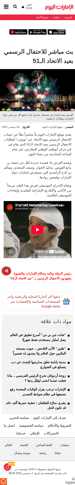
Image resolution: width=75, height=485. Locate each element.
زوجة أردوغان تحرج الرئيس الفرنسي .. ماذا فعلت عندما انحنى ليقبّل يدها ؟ (36, 378)
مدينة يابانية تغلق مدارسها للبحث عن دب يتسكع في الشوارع (38, 364)
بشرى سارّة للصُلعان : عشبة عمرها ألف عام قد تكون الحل (36, 405)
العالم (8, 445)
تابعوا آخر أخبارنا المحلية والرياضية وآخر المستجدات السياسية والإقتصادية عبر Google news (33, 301)
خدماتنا (20, 433)
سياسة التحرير (19, 418)
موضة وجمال (22, 453)
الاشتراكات (51, 433)
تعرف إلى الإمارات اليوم (49, 418)
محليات (64, 445)
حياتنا (58, 453)
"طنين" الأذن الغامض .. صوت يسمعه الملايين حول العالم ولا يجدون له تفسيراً (39, 351)
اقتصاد (24, 445)
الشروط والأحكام (59, 425)
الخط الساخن (44, 445)
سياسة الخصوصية (31, 425)
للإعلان (34, 433)
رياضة (43, 453)
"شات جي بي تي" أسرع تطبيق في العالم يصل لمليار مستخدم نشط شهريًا (38, 337)
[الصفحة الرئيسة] (59, 5)
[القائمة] (15, 6)
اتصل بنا (9, 425)
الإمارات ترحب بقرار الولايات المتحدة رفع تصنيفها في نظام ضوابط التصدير (38, 391)
